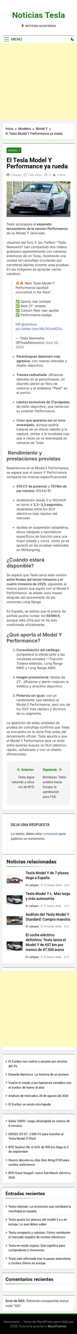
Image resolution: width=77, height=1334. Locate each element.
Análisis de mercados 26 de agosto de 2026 (38, 1096)
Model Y (14, 150)
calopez (16, 175)
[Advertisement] (38, 81)
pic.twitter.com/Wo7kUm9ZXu (39, 329)
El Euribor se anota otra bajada (29, 1104)
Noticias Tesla (38, 15)
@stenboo (29, 324)
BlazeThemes (57, 1326)
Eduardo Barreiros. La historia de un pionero (38, 1074)
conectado (50, 834)
